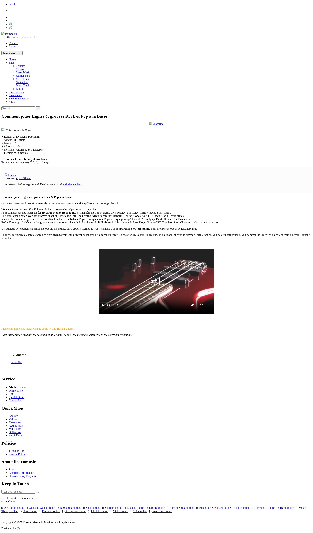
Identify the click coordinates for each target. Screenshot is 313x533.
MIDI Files (22, 78)
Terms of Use (16, 450)
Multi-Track (23, 85)
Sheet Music (23, 72)
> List (12, 101)
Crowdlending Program (22, 476)
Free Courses (16, 92)
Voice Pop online (162, 511)
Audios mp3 (23, 75)
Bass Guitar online (70, 507)
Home (12, 59)
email (12, 4)
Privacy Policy (17, 454)
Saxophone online (75, 511)
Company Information (21, 472)
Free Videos (15, 95)
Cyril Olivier (23, 178)
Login (12, 46)
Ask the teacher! (72, 184)
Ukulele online (99, 511)
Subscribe (16, 362)
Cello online (93, 507)
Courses (20, 65)
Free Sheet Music (19, 98)
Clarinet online (113, 507)
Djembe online (135, 507)
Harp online (287, 507)
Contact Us (15, 400)
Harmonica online (264, 507)
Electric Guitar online (182, 507)
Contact (13, 43)
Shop (12, 62)
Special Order (16, 397)
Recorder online (51, 511)
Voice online (140, 511)
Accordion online (14, 507)
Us (18, 528)
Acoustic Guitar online (42, 507)
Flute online (242, 507)
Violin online (120, 511)
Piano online (30, 511)
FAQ (11, 393)
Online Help (16, 390)
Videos (20, 69)
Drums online (157, 507)
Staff (11, 469)
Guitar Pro (22, 82)
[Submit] (37, 492)
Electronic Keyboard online (215, 507)
